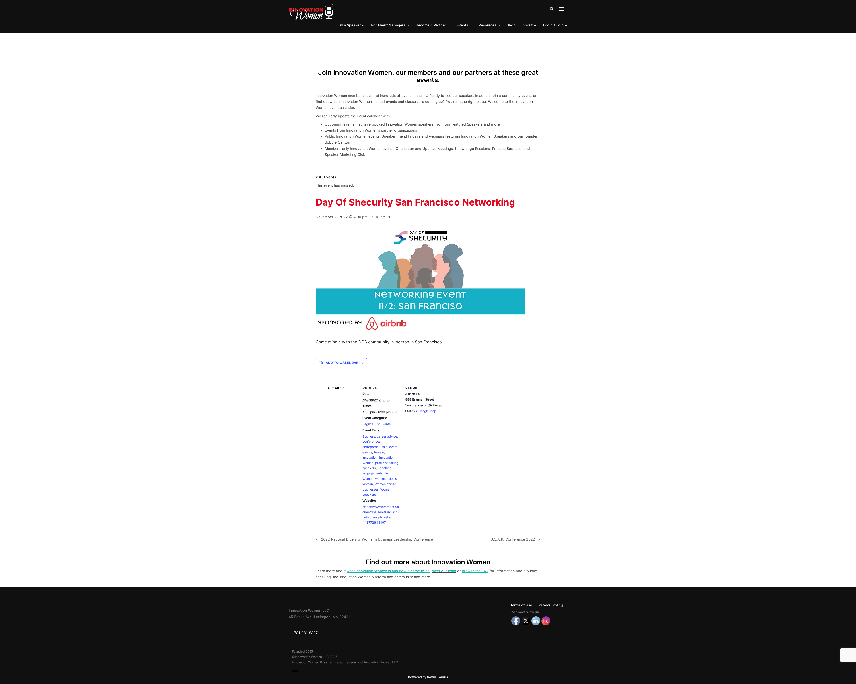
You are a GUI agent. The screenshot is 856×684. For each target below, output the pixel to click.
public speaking (386, 463)
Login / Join (553, 25)
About (527, 25)
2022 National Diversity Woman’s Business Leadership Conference (376, 539)
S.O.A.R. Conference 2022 (513, 539)
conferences (371, 441)
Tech (387, 473)
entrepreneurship (374, 447)
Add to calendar (342, 362)
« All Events (326, 177)
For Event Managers (388, 25)
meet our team (444, 571)
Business (368, 436)
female (379, 452)
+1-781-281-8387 (303, 633)
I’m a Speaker (349, 25)
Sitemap (298, 670)
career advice (387, 436)
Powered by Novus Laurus (428, 677)
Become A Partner (431, 25)
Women (367, 478)
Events (462, 25)
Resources (487, 25)
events (367, 452)
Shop (511, 25)
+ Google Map (426, 411)
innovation (369, 457)
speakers (369, 468)
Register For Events (376, 424)
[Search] (551, 8)
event (393, 447)
